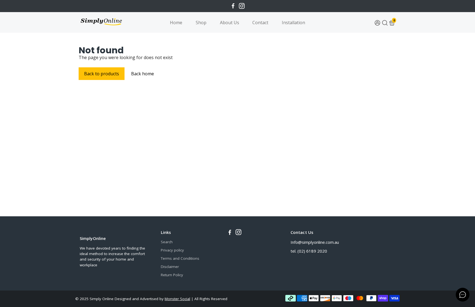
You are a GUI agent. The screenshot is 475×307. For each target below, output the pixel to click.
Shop (201, 23)
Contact (260, 23)
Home (176, 23)
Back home (142, 74)
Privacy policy (172, 250)
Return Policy (172, 274)
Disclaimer (170, 266)
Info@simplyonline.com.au (315, 242)
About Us (229, 23)
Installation (293, 23)
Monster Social (177, 298)
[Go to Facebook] (233, 6)
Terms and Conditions (180, 258)
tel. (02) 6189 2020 (309, 251)
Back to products (101, 74)
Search (167, 241)
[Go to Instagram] (241, 6)
